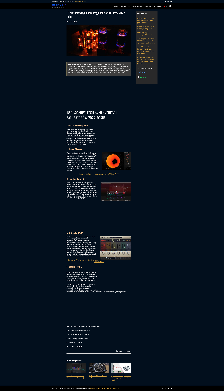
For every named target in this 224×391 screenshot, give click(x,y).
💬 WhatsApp (141, 77)
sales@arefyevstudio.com (80, 1)
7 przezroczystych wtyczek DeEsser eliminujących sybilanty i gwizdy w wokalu (121, 378)
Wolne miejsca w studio (97, 388)
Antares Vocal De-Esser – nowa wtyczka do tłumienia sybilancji (75, 377)
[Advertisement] (98, 93)
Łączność (159, 6)
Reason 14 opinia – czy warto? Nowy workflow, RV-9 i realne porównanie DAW (146, 21)
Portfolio (123, 6)
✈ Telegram (141, 72)
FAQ (154, 6)
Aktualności (147, 6)
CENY (129, 6)
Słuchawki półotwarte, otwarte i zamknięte (98, 377)
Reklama (108, 388)
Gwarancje (115, 388)
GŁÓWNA (116, 6)
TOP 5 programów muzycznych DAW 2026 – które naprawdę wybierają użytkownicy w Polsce (146, 41)
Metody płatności (137, 6)
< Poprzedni (118, 351)
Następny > (128, 351)
